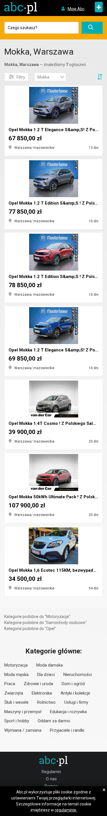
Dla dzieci (46, 674)
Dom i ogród (73, 683)
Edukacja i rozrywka (68, 711)
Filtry (21, 77)
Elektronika (42, 693)
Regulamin (51, 771)
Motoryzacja (16, 665)
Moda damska (49, 665)
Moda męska (16, 674)
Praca (9, 683)
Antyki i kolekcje (75, 693)
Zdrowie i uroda (38, 683)
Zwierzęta (13, 693)
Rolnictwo (46, 702)
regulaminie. (66, 810)
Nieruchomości (77, 674)
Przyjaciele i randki (67, 730)
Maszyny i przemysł (22, 711)
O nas (51, 778)
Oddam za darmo (54, 720)
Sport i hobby (16, 720)
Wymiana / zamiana (22, 730)
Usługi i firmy (76, 702)
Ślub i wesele (16, 702)
